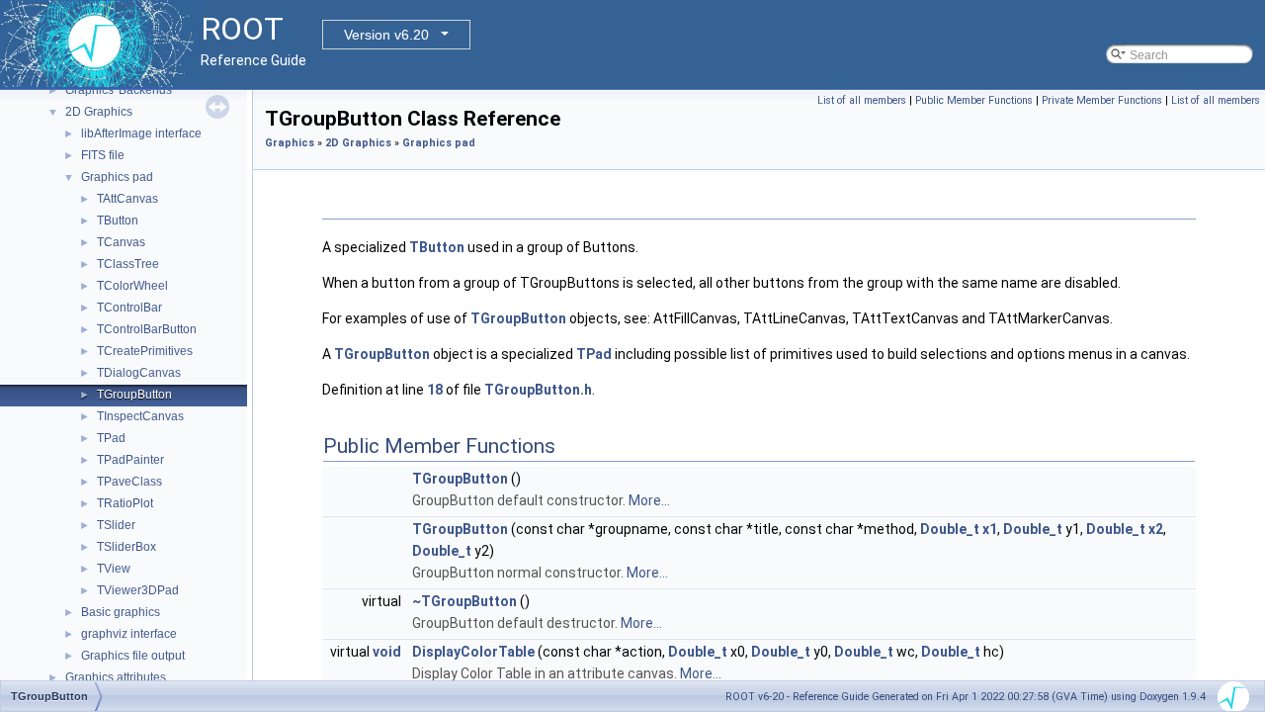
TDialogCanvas (139, 373)
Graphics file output (133, 656)
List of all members (861, 100)
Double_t (949, 529)
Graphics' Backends (118, 90)
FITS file (103, 155)
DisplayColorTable (473, 652)
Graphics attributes (115, 677)
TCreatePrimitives (145, 351)
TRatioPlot (125, 503)
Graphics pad (117, 177)
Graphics (289, 142)
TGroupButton (134, 394)
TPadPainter (130, 460)
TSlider (116, 525)
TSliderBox (126, 547)
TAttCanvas (127, 199)
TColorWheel (132, 286)
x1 (989, 529)
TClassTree (128, 264)
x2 (1155, 529)
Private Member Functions (1102, 100)
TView (113, 569)
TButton (117, 220)
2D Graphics (98, 112)
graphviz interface (129, 634)
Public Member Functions (974, 100)
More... (649, 500)
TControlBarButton (147, 329)
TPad (111, 438)
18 (435, 390)
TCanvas (121, 242)
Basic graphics (120, 612)
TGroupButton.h (538, 390)
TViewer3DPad (138, 590)
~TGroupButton (464, 601)
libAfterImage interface (141, 133)
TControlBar (129, 307)
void (387, 652)
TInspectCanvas (140, 416)
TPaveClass (129, 482)
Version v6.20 (386, 35)
